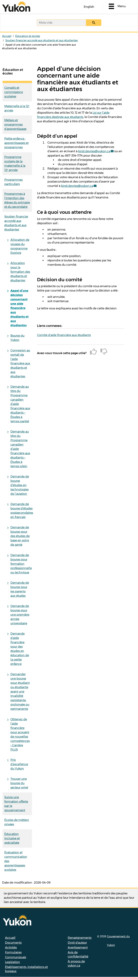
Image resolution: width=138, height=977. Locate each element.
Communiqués (15, 957)
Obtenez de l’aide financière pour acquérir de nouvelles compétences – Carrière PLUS (20, 734)
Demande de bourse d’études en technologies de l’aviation (19, 485)
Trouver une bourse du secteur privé (19, 783)
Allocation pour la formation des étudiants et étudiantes (20, 271)
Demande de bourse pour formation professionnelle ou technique (21, 563)
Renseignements (79, 937)
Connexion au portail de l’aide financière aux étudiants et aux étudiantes (20, 363)
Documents (13, 942)
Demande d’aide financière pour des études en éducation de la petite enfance (19, 649)
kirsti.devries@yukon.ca (94, 151)
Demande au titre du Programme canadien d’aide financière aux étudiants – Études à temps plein (20, 449)
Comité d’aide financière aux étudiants (64, 335)
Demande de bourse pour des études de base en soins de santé (20, 536)
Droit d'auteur (77, 942)
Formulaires (13, 952)
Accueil (6, 36)
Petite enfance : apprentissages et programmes (16, 143)
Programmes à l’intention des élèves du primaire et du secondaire (17, 200)
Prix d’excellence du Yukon (19, 764)
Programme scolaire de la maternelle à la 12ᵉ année (14, 163)
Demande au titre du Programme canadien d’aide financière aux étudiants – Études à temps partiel (20, 404)
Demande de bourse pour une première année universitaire (19, 614)
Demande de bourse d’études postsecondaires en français (21, 510)
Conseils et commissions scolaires (13, 92)
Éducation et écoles (27, 36)
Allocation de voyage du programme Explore (19, 246)
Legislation (12, 962)
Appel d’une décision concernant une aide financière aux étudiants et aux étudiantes (19, 308)
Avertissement (78, 947)
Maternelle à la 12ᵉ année (16, 108)
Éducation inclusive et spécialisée (12, 838)
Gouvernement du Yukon (118, 941)
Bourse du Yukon (17, 338)
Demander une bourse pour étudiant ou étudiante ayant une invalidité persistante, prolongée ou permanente (20, 691)
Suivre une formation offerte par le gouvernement (16, 804)
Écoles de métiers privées (16, 822)
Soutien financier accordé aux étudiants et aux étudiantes (41, 40)
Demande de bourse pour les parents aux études (19, 589)
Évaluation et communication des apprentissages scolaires (15, 861)
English (89, 6)
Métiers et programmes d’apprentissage (15, 125)
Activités (11, 947)
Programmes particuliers (13, 182)
